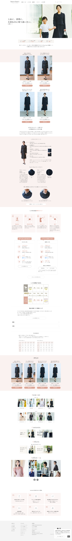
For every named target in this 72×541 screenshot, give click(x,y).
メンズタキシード (22, 532)
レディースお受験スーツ (23, 526)
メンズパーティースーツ (23, 530)
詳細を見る (27, 85)
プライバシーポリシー (34, 527)
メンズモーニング (22, 533)
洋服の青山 (42, 268)
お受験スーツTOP (23, 2)
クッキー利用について (60, 536)
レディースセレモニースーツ (23, 527)
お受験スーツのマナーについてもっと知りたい (36, 204)
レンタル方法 (29, 2)
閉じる (68, 536)
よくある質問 (43, 2)
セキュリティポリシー (34, 529)
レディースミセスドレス (23, 529)
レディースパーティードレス (23, 525)
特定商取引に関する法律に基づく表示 (37, 525)
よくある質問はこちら (24, 266)
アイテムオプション (13, 527)
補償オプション (24, 257)
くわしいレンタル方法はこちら (36, 277)
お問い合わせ (13, 530)
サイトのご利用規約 (34, 526)
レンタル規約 (13, 529)
